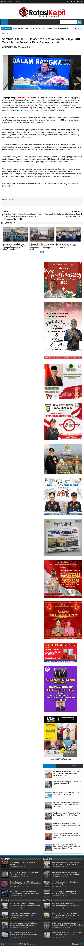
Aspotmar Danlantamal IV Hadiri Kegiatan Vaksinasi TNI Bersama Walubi (67, 824)
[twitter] (71, 1)
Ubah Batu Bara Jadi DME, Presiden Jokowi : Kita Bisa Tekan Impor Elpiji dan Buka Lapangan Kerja (25, 935)
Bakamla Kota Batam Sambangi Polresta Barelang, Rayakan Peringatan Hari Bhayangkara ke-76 (41, 246)
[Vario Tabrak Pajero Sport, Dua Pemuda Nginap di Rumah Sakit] (48, 784)
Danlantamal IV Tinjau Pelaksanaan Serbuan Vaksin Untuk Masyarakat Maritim (65, 864)
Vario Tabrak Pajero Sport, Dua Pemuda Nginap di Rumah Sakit (67, 783)
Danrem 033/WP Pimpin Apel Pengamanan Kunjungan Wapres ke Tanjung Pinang (65, 905)
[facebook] (67, 1)
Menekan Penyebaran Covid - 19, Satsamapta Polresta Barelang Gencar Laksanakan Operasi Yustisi (66, 846)
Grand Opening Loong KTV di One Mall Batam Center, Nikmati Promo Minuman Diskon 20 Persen (25, 884)
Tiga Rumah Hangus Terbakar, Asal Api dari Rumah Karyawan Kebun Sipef (66, 814)
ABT (81, 944)
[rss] (81, 1)
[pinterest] (78, 1)
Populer (49, 766)
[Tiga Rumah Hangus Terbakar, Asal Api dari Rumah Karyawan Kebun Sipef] (48, 816)
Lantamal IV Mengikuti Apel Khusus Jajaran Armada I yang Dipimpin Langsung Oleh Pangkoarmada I (14, 246)
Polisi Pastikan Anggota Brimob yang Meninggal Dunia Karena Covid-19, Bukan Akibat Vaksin (66, 773)
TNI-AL (11, 199)
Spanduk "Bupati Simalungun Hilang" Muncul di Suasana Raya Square (66, 892)
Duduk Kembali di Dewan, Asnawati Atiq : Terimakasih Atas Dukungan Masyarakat (67, 935)
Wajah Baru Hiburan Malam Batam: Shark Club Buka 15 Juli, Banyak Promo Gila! (24, 893)
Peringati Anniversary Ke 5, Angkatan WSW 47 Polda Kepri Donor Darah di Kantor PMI (66, 804)
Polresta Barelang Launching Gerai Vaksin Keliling (65, 883)
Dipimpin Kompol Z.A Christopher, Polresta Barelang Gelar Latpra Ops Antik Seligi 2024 (65, 915)
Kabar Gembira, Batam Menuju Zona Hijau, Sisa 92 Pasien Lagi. (66, 793)
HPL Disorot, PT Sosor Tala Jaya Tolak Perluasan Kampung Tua (45, 28)
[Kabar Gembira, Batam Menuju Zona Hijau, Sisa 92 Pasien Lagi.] (48, 795)
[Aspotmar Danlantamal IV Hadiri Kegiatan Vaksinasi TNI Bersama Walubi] (48, 826)
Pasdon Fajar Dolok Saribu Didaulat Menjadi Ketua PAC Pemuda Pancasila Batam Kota (66, 836)
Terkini (63, 766)
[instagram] (74, 1)
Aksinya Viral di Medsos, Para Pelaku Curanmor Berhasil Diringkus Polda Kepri (67, 924)
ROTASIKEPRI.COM (13, 944)
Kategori (76, 766)
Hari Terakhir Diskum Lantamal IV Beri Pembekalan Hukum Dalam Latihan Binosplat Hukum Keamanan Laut (66, 874)
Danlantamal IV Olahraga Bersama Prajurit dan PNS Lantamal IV (66, 246)
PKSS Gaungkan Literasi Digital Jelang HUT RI (24, 863)
